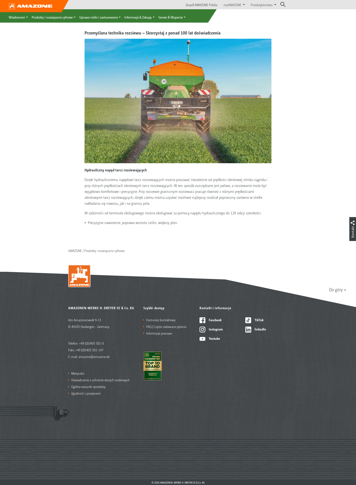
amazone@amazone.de (94, 356)
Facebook (215, 319)
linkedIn (260, 329)
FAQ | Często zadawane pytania (166, 326)
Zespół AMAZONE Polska (201, 4)
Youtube (214, 338)
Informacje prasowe (159, 333)
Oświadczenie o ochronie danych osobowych (100, 379)
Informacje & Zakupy (138, 17)
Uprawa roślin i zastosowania (98, 17)
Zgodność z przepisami (86, 393)
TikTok (259, 319)
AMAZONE (75, 250)
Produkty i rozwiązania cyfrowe (52, 17)
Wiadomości (17, 17)
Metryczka (77, 373)
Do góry (336, 289)
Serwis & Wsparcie (170, 17)
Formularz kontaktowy (161, 319)
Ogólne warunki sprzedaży (88, 386)
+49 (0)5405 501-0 (91, 343)
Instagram (215, 329)
